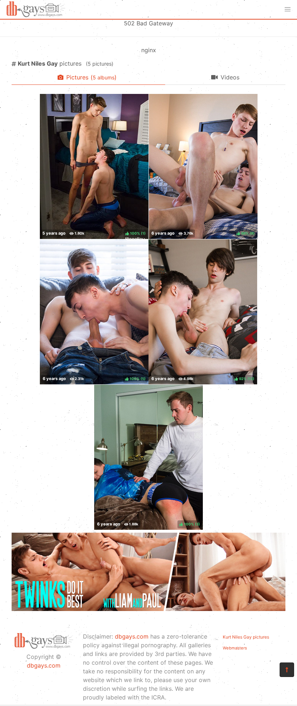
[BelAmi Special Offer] (148, 608)
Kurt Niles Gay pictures (246, 637)
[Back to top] (287, 669)
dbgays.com (43, 665)
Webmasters (235, 648)
